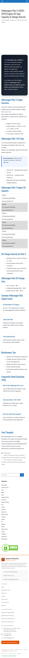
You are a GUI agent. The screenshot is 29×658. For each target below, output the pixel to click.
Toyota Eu (3, 534)
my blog (3, 517)
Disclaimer (3, 605)
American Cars (4, 487)
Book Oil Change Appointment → (10, 642)
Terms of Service (5, 602)
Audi (2, 490)
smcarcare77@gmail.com (8, 637)
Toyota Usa (4, 536)
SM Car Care (5, 650)
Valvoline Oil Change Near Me (7, 612)
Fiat (2, 504)
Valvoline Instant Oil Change (7, 615)
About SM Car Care (5, 590)
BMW (2, 492)
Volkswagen (6, 453)
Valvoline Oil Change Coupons (8, 618)
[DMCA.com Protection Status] (9, 551)
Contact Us (3, 593)
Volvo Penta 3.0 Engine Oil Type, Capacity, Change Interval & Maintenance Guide (13, 462)
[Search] (22, 475)
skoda (2, 526)
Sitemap (3, 596)
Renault (3, 524)
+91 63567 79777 (7, 635)
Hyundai (3, 509)
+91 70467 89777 (7, 633)
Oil (2, 521)
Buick (2, 495)
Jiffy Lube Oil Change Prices (7, 621)
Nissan (3, 519)
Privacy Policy (4, 599)
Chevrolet (3, 499)
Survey (3, 531)
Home (2, 587)
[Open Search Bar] (27, 1)
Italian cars (4, 512)
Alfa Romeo (4, 485)
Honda (3, 507)
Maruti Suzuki (4, 514)
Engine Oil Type (5, 502)
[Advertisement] (14, 39)
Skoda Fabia (4, 529)
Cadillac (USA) (5, 497)
